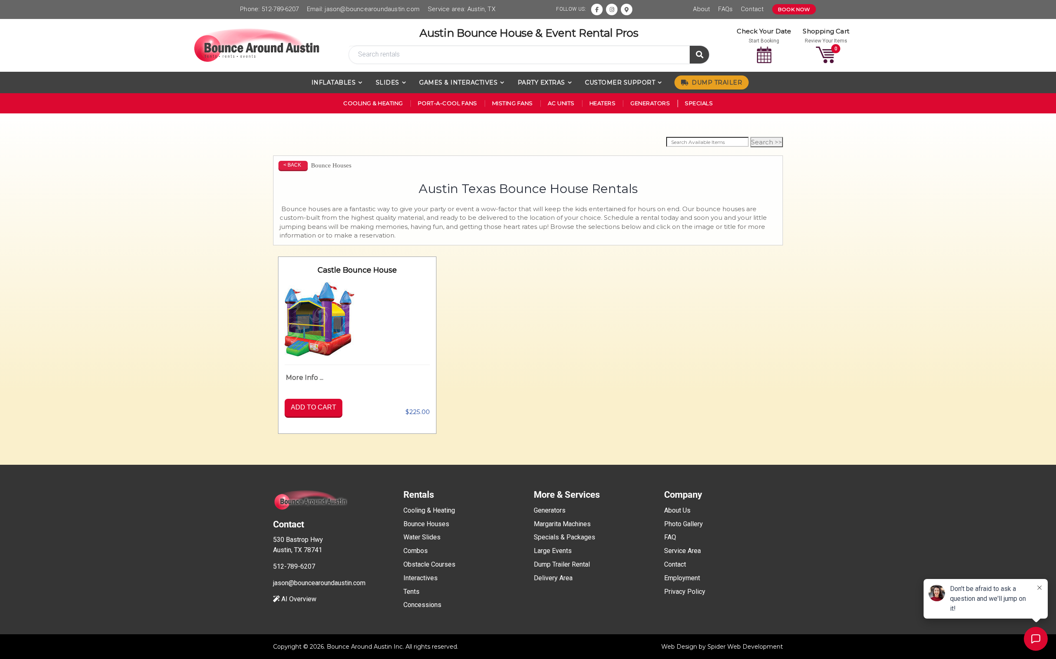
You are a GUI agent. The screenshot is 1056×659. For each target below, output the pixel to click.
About (701, 9)
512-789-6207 (280, 9)
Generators (650, 103)
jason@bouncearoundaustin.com (372, 9)
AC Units (561, 103)
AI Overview (298, 599)
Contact (752, 9)
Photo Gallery (683, 524)
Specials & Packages (564, 537)
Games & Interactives (458, 82)
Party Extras (541, 82)
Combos (415, 551)
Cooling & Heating (373, 103)
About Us (677, 510)
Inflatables (333, 82)
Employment (682, 578)
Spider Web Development (745, 646)
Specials (699, 103)
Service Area (682, 551)
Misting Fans (512, 103)
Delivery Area (553, 578)
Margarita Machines (562, 524)
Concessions (422, 605)
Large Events (553, 551)
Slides (387, 82)
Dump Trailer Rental (562, 564)
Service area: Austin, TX (461, 9)
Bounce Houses (426, 524)
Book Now (794, 9)
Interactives (420, 578)
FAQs (725, 9)
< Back (292, 165)
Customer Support (620, 82)
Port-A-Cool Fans (447, 103)
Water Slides (422, 537)
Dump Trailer (717, 82)
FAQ (670, 537)
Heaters (602, 103)
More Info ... (304, 377)
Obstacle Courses (429, 564)
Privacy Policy (684, 591)
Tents (411, 591)
